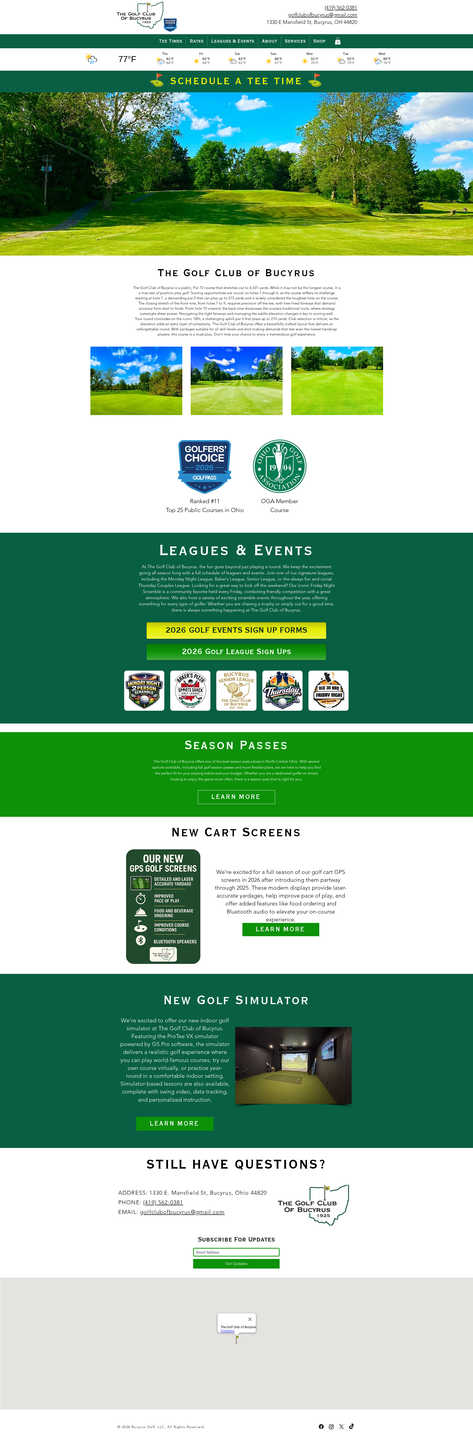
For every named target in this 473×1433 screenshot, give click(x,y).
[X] (341, 1426)
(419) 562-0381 (163, 1202)
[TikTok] (351, 1426)
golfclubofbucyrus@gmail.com (182, 1212)
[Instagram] (331, 1426)
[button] (196, 41)
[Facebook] (321, 1426)
